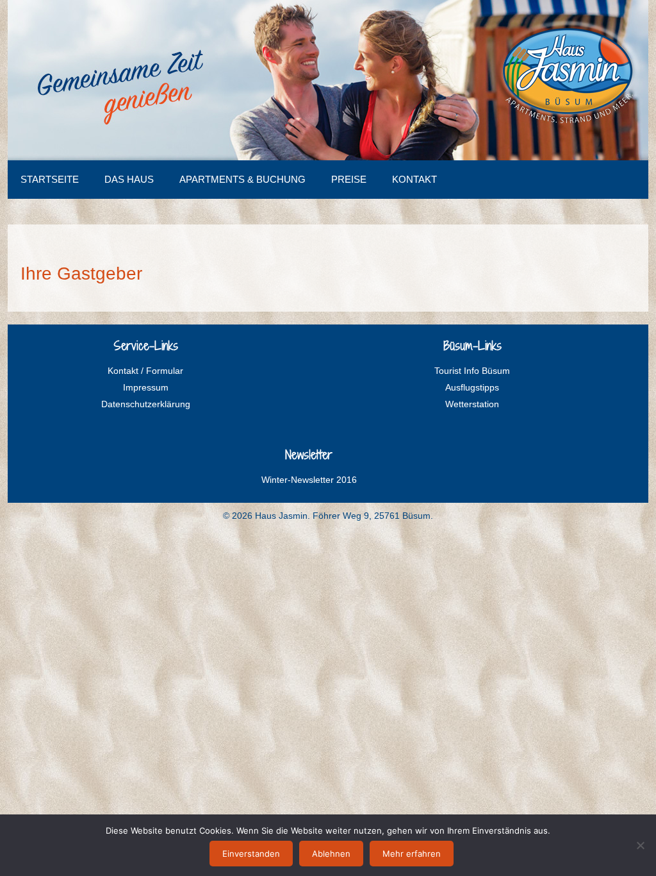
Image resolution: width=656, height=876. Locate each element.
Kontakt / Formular (145, 371)
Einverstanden (251, 853)
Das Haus (129, 179)
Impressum (145, 387)
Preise (348, 179)
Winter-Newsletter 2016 (309, 480)
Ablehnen (331, 853)
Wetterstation (472, 404)
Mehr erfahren (411, 853)
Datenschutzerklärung (145, 404)
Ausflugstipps (472, 387)
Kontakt (414, 179)
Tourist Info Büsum (472, 371)
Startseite (49, 179)
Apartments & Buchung (242, 179)
